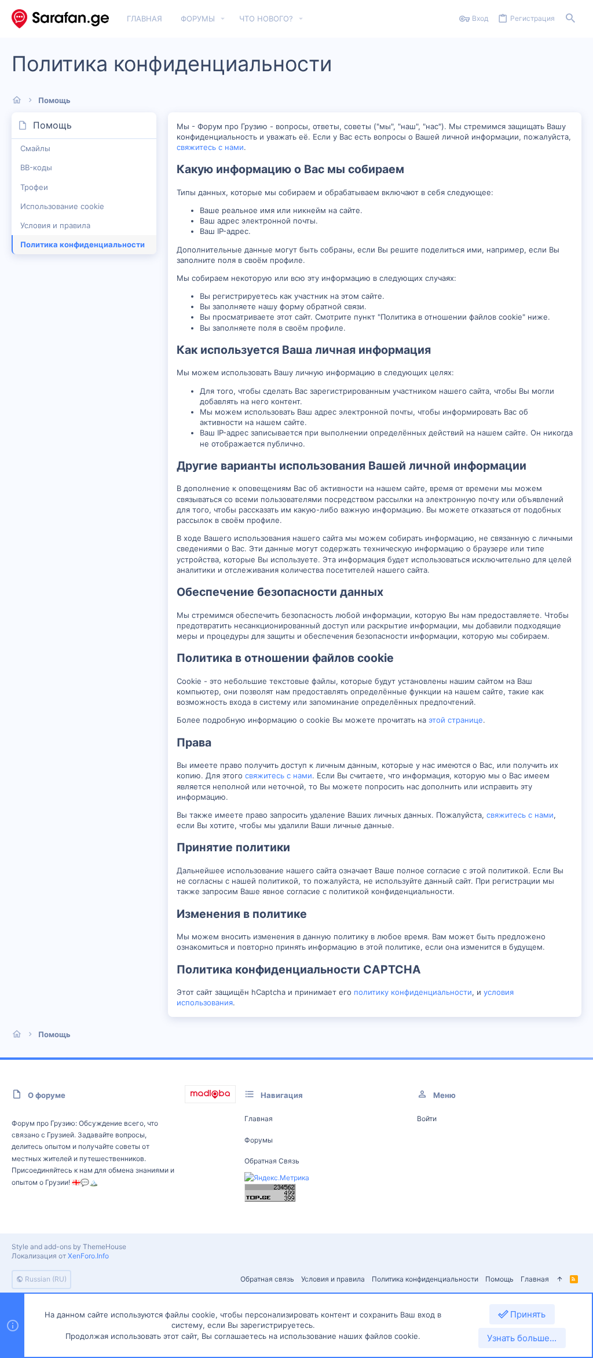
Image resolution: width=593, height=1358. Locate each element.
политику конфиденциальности (413, 992)
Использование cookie (62, 206)
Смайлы (35, 148)
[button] (223, 19)
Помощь (499, 1279)
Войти (427, 1118)
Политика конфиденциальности (82, 244)
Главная (258, 1118)
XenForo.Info (88, 1255)
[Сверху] (559, 1279)
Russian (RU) (45, 1279)
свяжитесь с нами (210, 147)
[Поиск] (570, 19)
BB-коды (36, 167)
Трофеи (34, 187)
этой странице (456, 719)
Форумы (258, 1140)
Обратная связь (271, 1160)
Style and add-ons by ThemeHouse (69, 1246)
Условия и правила (55, 225)
